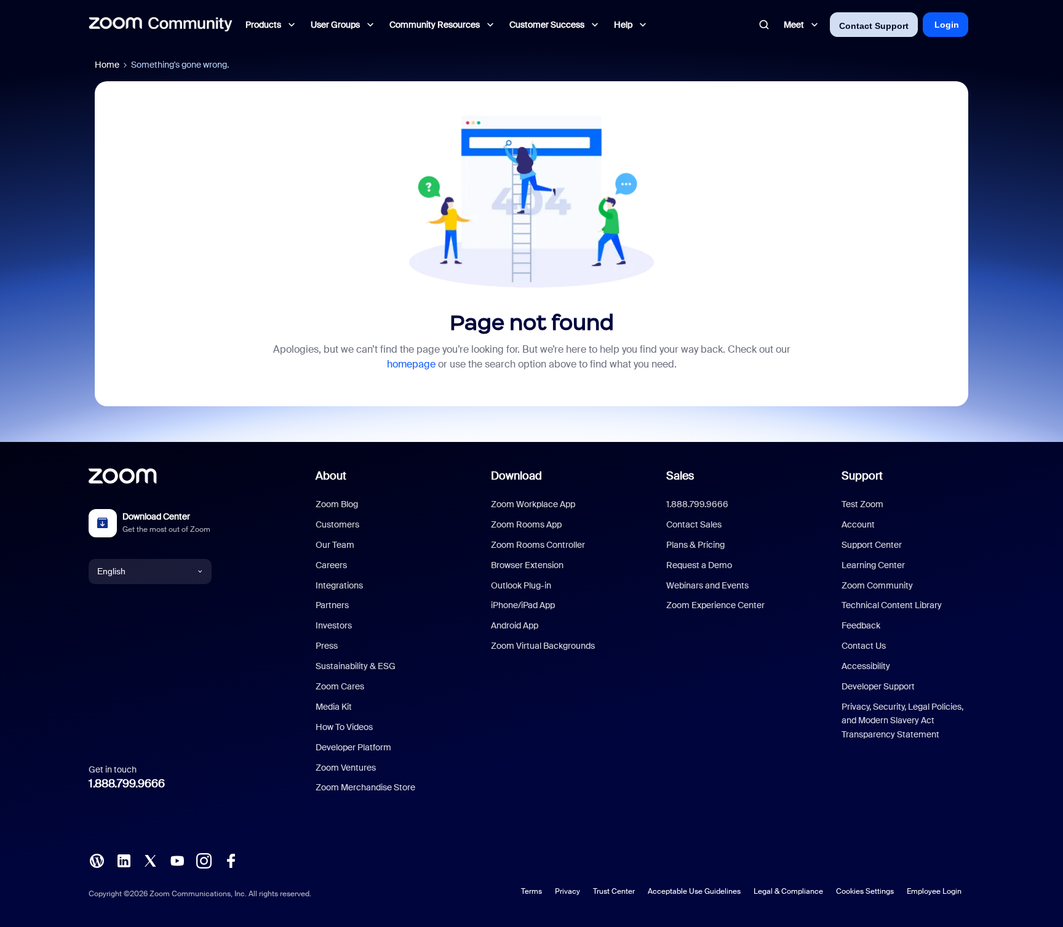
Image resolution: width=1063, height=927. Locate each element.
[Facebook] (231, 859)
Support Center (872, 544)
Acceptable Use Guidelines (694, 891)
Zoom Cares (340, 686)
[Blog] (97, 859)
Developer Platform (353, 747)
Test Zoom (862, 504)
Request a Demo (699, 565)
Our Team (335, 544)
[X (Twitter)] (150, 859)
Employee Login (934, 891)
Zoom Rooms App (526, 524)
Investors (334, 625)
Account (858, 524)
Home (107, 64)
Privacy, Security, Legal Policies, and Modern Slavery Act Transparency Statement (902, 720)
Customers (337, 524)
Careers (331, 565)
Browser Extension (527, 565)
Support (862, 475)
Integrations (339, 585)
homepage (411, 364)
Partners (332, 605)
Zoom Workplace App (533, 504)
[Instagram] (204, 859)
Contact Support (874, 26)
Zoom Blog (337, 504)
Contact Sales (694, 524)
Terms (531, 891)
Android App (514, 625)
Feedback (861, 625)
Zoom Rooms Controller (538, 544)
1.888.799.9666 (127, 783)
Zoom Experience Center (715, 605)
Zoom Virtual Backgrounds (543, 645)
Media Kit (334, 706)
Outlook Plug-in (521, 585)
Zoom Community (877, 585)
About (331, 475)
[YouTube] (177, 859)
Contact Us (864, 645)
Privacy (567, 891)
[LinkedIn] (124, 859)
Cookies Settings (865, 891)
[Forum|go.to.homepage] (161, 24)
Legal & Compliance (788, 891)
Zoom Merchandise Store (365, 787)
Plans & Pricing (695, 544)
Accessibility (866, 666)
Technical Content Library (892, 605)
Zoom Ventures (346, 767)
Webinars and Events (707, 585)
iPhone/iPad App (523, 605)
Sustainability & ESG (356, 666)
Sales (680, 475)
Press (327, 645)
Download (516, 475)
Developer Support (878, 686)
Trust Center (614, 891)
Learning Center (873, 565)
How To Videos (344, 726)
